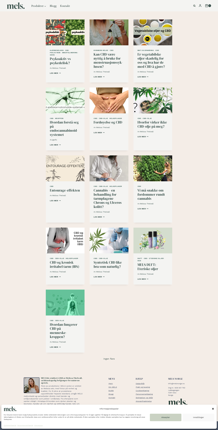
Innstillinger (198, 417)
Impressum (38, 425)
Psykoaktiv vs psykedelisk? (60, 60)
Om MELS (112, 387)
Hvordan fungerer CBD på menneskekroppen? (63, 330)
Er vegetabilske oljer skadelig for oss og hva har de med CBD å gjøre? (151, 60)
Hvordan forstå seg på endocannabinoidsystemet (64, 128)
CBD (67, 50)
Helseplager (116, 118)
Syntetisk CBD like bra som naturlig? (108, 264)
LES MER (55, 73)
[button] (213, 409)
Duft (140, 258)
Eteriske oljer (156, 258)
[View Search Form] (194, 6)
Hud (139, 261)
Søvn (52, 55)
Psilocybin (55, 53)
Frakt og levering (143, 387)
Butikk (111, 391)
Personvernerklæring (25, 425)
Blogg (53, 6)
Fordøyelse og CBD (108, 122)
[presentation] (65, 32)
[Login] (200, 6)
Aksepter (165, 417)
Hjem (110, 384)
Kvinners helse (101, 50)
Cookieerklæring (10, 425)
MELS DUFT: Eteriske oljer (148, 266)
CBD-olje (103, 118)
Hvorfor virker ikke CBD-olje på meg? (152, 124)
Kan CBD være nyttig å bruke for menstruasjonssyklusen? (108, 60)
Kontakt (65, 6)
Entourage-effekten (65, 190)
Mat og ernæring (146, 50)
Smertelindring (69, 53)
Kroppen (59, 118)
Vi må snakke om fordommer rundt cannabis (151, 194)
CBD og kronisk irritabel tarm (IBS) (64, 264)
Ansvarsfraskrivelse (144, 401)
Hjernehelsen (56, 50)
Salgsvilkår (140, 384)
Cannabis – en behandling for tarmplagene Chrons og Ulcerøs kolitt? (108, 198)
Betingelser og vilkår (144, 398)
